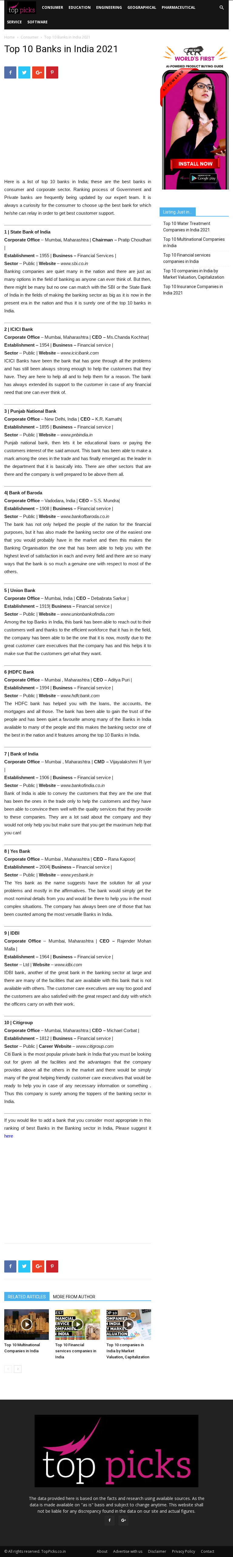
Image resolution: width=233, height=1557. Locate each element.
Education (80, 7)
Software (37, 22)
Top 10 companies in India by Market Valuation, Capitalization (127, 1351)
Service (14, 22)
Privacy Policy (183, 1551)
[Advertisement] (77, 132)
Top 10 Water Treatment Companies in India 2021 (186, 226)
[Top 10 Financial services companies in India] (77, 1324)
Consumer (52, 7)
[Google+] (123, 1520)
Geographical (141, 7)
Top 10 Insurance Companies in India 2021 (193, 289)
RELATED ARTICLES (27, 1296)
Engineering (109, 7)
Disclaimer (157, 1551)
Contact (207, 1551)
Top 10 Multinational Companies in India (194, 242)
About (102, 1551)
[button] (221, 8)
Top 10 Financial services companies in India (75, 1351)
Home (9, 37)
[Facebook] (109, 1520)
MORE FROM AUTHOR (74, 1296)
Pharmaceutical (178, 7)
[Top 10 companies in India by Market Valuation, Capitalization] (128, 1324)
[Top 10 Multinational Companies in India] (26, 1324)
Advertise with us (127, 1551)
